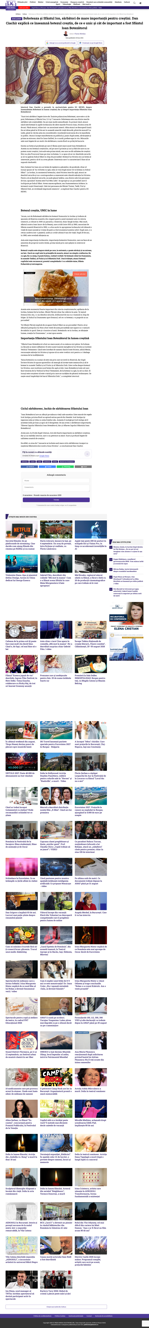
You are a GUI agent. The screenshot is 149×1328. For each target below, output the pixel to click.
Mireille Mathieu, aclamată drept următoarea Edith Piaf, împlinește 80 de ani (90, 1123)
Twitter (49, 466)
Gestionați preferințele (76, 1316)
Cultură (127, 2)
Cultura (25, 14)
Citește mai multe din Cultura (56, 1307)
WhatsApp (66, 466)
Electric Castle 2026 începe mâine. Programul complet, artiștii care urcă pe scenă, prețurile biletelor (88, 1260)
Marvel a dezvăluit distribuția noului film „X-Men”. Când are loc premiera (56, 810)
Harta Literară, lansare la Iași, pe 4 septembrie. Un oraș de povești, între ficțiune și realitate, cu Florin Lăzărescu (55, 545)
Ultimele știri (22, 2)
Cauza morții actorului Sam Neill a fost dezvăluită (55, 1258)
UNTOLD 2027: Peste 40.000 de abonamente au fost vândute (20, 774)
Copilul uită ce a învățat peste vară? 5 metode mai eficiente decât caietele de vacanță (54, 1123)
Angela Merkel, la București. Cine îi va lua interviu (91, 913)
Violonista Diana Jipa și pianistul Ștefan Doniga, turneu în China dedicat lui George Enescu (21, 578)
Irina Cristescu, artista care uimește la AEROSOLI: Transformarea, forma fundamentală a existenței (88, 1192)
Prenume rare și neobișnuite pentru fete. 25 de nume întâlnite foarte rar (55, 678)
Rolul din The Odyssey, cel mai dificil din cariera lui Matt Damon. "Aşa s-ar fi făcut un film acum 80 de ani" (90, 1226)
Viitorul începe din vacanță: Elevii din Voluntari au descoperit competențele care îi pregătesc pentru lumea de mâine (56, 916)
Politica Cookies (60, 1316)
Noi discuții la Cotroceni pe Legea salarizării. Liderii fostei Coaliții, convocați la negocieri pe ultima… (64, 8)
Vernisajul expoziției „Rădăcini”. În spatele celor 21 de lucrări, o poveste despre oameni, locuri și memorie (55, 1158)
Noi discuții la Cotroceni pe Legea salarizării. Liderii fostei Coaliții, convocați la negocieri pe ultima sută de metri (127, 592)
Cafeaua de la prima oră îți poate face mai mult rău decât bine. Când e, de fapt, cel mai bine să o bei (21, 645)
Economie (64, 2)
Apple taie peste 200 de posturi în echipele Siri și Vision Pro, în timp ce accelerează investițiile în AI (91, 545)
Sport (58, 4)
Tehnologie (67, 4)
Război (40, 2)
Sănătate (118, 2)
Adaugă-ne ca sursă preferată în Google (62, 43)
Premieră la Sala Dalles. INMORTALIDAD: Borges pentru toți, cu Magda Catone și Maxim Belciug (90, 679)
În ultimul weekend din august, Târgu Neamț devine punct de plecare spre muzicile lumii (20, 744)
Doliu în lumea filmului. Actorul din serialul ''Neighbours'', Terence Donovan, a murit (55, 1191)
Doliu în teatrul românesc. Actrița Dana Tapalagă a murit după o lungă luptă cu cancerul (91, 1157)
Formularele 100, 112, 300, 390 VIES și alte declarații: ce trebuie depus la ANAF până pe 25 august (91, 1020)
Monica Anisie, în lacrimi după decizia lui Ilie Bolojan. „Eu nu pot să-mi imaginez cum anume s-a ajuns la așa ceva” (128, 550)
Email (85, 466)
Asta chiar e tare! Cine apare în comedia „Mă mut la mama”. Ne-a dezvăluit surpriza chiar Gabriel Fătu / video (56, 645)
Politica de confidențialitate (42, 1316)
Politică (33, 2)
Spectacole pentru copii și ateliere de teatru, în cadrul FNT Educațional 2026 (22, 1020)
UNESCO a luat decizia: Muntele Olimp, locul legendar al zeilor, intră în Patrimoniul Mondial (55, 1054)
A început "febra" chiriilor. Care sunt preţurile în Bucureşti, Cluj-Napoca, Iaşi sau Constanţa (90, 744)
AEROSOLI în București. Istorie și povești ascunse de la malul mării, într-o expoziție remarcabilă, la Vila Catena (21, 1226)
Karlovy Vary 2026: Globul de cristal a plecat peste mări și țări (55, 1292)
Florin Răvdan (80, 34)
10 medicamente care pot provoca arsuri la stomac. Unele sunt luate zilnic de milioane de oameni (22, 1091)
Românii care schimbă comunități (99, 2)
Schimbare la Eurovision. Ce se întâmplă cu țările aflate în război (21, 879)
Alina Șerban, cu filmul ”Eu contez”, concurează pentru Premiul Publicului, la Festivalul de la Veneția (21, 1124)
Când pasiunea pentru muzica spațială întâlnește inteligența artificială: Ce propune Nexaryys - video (55, 882)
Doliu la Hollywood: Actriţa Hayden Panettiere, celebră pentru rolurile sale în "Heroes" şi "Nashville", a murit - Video (56, 777)
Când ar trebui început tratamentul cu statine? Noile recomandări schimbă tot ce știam (19, 811)
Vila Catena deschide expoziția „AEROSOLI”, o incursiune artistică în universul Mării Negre (22, 1259)
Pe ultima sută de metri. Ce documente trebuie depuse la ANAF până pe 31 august (88, 881)
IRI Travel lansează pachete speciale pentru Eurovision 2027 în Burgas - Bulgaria (55, 744)
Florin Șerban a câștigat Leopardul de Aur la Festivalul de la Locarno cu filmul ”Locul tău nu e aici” (90, 777)
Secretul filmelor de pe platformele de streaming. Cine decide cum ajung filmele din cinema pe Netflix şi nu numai (20, 545)
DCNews (11, 5)
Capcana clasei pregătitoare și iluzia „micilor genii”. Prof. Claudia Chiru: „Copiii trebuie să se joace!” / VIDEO (55, 845)
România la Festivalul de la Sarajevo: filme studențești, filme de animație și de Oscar (21, 844)
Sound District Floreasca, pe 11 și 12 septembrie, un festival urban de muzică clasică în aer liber (21, 1054)
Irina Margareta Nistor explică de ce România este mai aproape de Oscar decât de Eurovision (91, 949)
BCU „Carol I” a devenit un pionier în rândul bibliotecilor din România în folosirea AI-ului (56, 1225)
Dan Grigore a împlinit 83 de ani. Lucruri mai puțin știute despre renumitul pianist (21, 915)
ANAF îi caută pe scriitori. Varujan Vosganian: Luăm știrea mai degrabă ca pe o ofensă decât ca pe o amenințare (56, 1021)
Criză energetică (52, 2)
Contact (89, 1316)
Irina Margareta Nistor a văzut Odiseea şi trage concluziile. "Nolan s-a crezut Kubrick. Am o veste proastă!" (90, 984)
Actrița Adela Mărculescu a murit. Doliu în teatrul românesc (90, 1089)
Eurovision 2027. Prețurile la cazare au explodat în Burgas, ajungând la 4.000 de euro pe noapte (89, 811)
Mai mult (87, 4)
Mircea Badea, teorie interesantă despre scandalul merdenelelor (125, 570)
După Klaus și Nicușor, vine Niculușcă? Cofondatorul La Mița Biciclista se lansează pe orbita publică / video (128, 580)
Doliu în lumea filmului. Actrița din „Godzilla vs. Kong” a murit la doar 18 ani (21, 1157)
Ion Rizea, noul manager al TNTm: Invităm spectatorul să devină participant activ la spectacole (20, 1295)
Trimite (56, 500)
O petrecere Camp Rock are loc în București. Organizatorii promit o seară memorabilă (56, 1091)
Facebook (31, 466)
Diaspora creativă (77, 2)
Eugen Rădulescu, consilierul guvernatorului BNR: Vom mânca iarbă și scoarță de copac (128, 561)
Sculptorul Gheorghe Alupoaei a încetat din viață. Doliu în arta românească (21, 1191)
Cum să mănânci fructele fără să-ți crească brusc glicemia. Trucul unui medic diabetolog (22, 949)
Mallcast (76, 4)
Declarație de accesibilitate (103, 1316)
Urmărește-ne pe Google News (92, 43)
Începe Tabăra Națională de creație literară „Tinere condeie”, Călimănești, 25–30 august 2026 (90, 644)
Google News (44, 456)
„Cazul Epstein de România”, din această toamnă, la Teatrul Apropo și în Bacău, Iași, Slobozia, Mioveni (56, 950)
